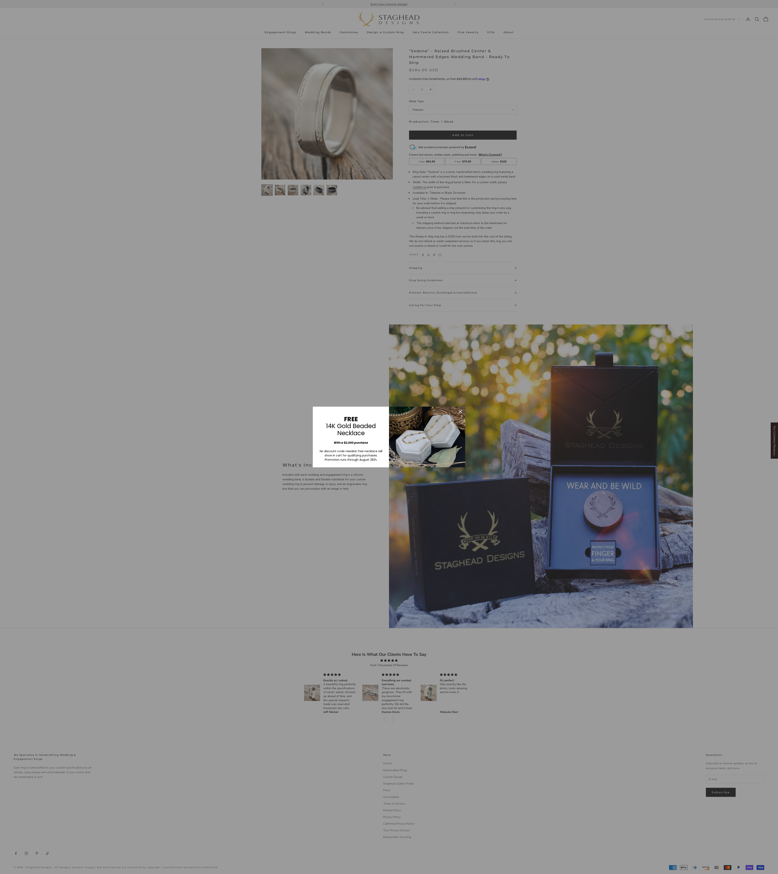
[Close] (460, 411)
